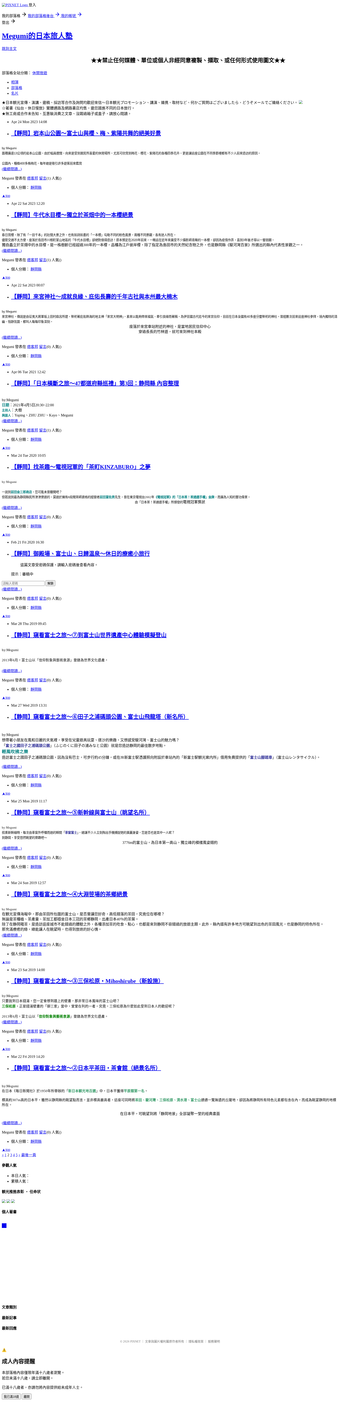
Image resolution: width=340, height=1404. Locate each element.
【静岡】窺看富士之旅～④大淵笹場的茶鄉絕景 (69, 894)
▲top (6, 196)
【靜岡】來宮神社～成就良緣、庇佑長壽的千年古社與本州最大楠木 (94, 297)
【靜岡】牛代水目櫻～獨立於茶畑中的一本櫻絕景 (72, 215)
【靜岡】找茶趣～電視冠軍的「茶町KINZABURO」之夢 (81, 467)
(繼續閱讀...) (12, 169)
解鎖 (50, 583)
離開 (27, 1396)
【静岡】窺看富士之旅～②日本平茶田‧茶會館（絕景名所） (86, 1068)
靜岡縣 (36, 187)
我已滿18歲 (11, 1396)
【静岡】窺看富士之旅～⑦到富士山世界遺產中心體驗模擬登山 (89, 635)
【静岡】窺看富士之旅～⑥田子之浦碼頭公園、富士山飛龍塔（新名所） (100, 717)
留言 (42, 178)
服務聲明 (214, 1341)
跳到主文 (9, 49)
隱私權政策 (196, 1341)
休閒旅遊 (39, 73)
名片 (15, 93)
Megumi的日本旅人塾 (37, 36)
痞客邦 (32, 178)
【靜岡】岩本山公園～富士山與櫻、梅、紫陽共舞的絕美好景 (86, 133)
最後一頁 (28, 1155)
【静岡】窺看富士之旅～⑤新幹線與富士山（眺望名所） (80, 813)
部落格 (16, 88)
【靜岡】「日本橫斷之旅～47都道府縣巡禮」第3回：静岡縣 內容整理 (95, 383)
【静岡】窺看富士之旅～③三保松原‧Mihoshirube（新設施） (87, 981)
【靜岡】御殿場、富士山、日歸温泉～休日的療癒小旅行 (80, 554)
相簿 (15, 82)
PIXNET (135, 1341)
